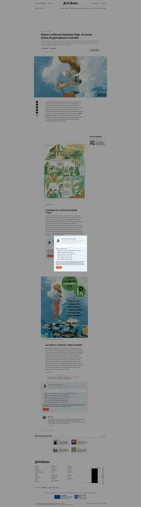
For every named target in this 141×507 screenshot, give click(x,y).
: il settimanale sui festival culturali (64, 259)
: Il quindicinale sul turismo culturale (64, 257)
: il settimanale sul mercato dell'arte (65, 252)
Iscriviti (59, 267)
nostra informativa (73, 262)
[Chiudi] (85, 237)
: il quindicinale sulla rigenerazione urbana (66, 254)
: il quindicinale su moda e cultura (64, 255)
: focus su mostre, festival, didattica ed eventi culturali (69, 250)
